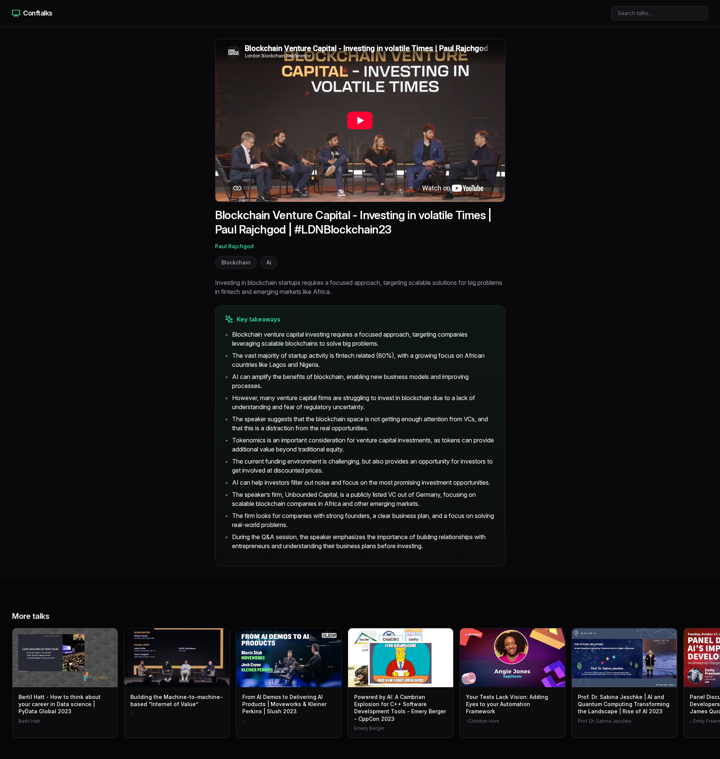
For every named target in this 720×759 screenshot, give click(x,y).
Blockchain (236, 262)
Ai (268, 262)
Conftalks (38, 13)
